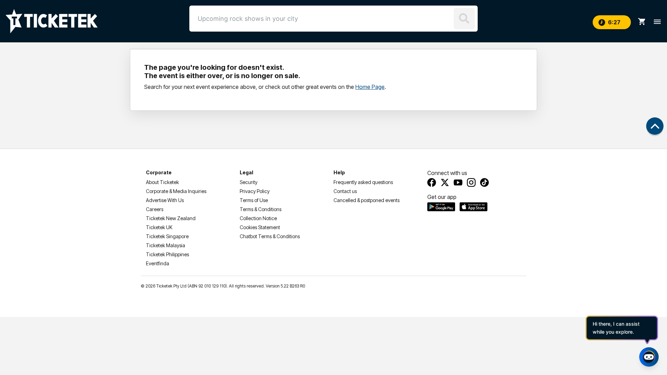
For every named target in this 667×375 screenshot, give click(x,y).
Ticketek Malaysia (165, 245)
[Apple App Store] (473, 206)
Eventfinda (157, 263)
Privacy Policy (255, 191)
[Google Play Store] (441, 206)
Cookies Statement (260, 227)
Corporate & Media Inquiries (176, 191)
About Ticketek (162, 182)
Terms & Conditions (260, 209)
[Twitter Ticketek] (444, 182)
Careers (154, 209)
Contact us (345, 191)
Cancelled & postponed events (367, 200)
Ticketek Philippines (167, 254)
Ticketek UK (159, 227)
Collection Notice (258, 218)
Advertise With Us (165, 200)
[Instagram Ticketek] (471, 182)
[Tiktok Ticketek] (484, 182)
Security (248, 182)
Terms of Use (254, 200)
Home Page (370, 86)
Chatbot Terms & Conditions (270, 236)
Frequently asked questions (363, 182)
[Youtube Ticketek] (458, 182)
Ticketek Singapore (167, 236)
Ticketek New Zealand (171, 218)
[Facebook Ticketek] (431, 182)
